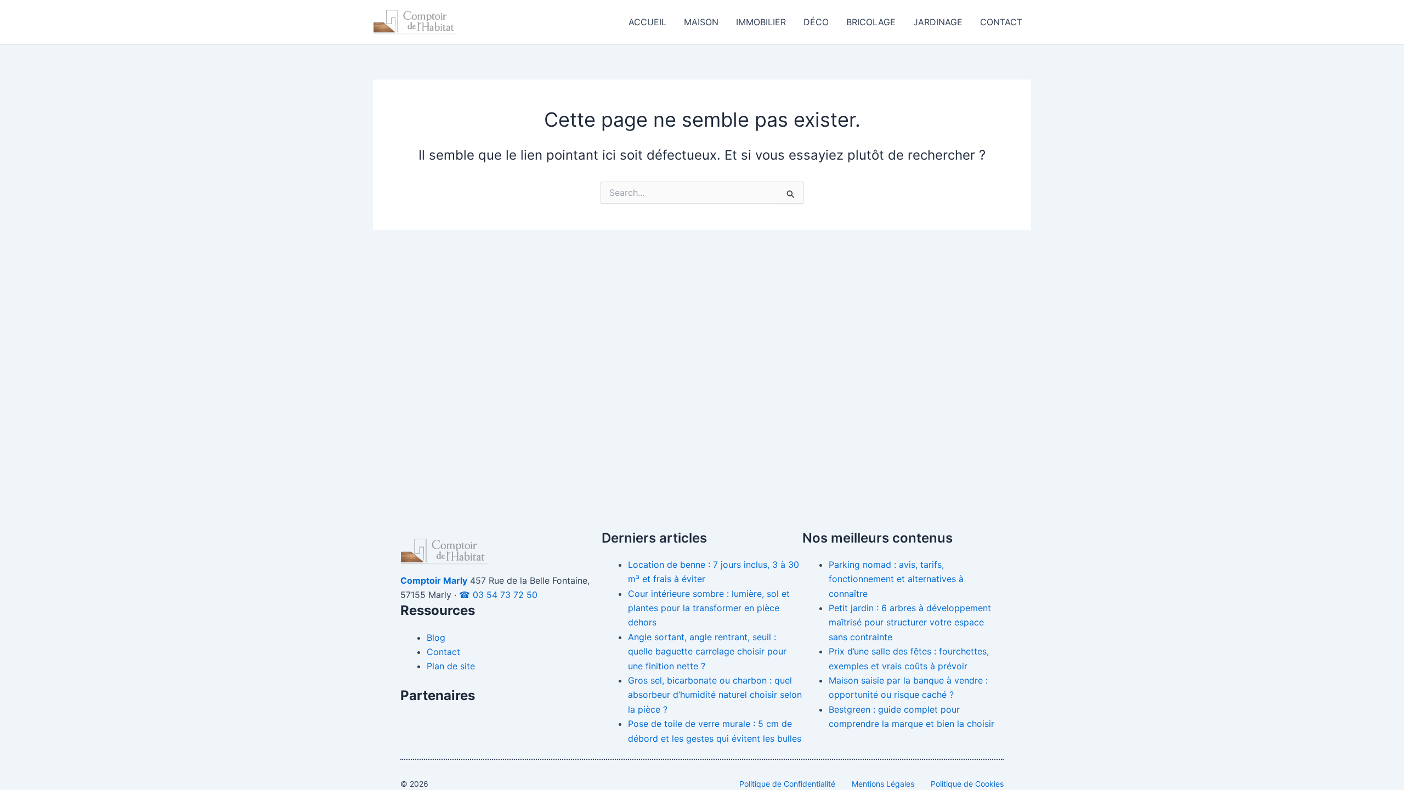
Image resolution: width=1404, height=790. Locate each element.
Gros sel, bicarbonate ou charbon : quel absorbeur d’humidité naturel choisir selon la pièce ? (715, 695)
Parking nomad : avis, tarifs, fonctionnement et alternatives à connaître (896, 579)
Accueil (647, 21)
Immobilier (761, 21)
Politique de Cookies (967, 783)
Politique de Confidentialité (787, 783)
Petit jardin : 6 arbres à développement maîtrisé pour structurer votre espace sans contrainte (910, 622)
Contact (1001, 21)
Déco (816, 21)
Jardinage (938, 21)
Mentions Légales (883, 783)
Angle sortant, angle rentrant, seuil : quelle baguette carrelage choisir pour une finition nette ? (707, 651)
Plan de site (451, 666)
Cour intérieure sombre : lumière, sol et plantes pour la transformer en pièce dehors (709, 608)
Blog (436, 637)
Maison (701, 21)
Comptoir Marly (433, 580)
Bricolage (871, 21)
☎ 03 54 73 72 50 (498, 594)
